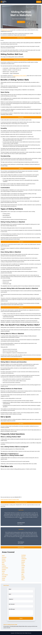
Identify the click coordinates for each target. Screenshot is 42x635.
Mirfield (3, 571)
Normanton (6, 499)
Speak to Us (21, 168)
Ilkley (22, 579)
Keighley (23, 577)
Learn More (21, 307)
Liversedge (4, 576)
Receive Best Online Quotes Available (21, 59)
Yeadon (22, 567)
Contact (38, 1)
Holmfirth (23, 565)
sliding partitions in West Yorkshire (19, 75)
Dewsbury (14, 499)
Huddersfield (23, 558)
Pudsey (3, 579)
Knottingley (23, 555)
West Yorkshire (5, 574)
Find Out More (21, 117)
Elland (22, 563)
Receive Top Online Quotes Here (21, 502)
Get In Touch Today (21, 37)
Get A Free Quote (21, 547)
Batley (18, 499)
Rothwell (10, 499)
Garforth (3, 578)
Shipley (22, 570)
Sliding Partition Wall (6, 29)
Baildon (22, 572)
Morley (3, 564)
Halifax (22, 569)
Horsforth (23, 560)
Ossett (2, 499)
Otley (22, 574)
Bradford (23, 562)
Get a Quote (21, 241)
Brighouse (23, 556)
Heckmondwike (5, 567)
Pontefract (4, 569)
